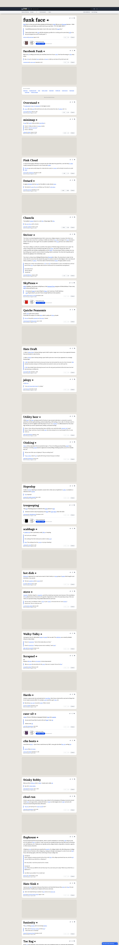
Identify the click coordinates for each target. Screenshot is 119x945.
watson (28, 389)
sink (54, 892)
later (47, 720)
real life (33, 491)
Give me (26, 318)
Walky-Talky (25, 648)
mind (56, 54)
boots (31, 744)
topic (32, 106)
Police (24, 446)
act (26, 509)
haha (54, 645)
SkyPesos (25, 295)
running (37, 929)
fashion (45, 926)
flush (47, 512)
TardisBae (29, 226)
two (48, 717)
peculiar (33, 926)
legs (44, 929)
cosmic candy (32, 62)
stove (24, 606)
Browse (31, 12)
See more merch (49, 43)
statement (37, 106)
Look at (26, 749)
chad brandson (30, 809)
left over (30, 661)
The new (26, 168)
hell (72, 857)
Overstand (25, 111)
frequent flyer (51, 286)
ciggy (43, 601)
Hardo (24, 705)
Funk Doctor (65, 90)
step (71, 54)
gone (52, 248)
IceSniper (29, 667)
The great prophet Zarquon (33, 894)
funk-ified (51, 90)
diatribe (29, 751)
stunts (36, 386)
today (41, 703)
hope (26, 456)
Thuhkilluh (29, 705)
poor (24, 288)
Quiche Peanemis (26, 321)
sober (71, 163)
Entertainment (43, 12)
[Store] (94, 9)
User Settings (94, 12)
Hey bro (27, 806)
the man (64, 24)
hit (28, 59)
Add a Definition (86, 12)
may (56, 240)
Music (50, 12)
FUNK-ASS (57, 90)
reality (49, 165)
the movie (42, 318)
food (28, 802)
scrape (39, 542)
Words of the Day (25, 12)
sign (25, 717)
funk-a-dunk (44, 90)
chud (49, 802)
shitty (25, 383)
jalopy (24, 389)
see (54, 509)
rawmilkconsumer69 (32, 497)
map (25, 123)
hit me (30, 224)
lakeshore (30, 434)
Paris (45, 291)
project (38, 661)
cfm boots (25, 751)
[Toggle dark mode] (97, 9)
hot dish (24, 583)
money (55, 168)
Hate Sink (25, 894)
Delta (24, 286)
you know (34, 128)
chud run (24, 809)
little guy (33, 783)
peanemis (35, 318)
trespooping (25, 514)
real (32, 352)
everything (41, 123)
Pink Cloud (25, 172)
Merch (73, 37)
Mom (26, 542)
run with (41, 806)
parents (47, 849)
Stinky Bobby (25, 788)
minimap (24, 132)
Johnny (29, 456)
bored (46, 59)
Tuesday (55, 423)
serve (63, 887)
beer (27, 420)
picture (29, 490)
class (55, 700)
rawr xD (24, 726)
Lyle (66, 428)
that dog (33, 929)
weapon (32, 221)
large (56, 576)
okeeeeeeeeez (30, 726)
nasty (52, 512)
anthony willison (30, 606)
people (35, 447)
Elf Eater (30, 111)
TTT (45, 263)
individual (30, 184)
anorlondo (31, 788)
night (63, 802)
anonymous (29, 189)
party (43, 664)
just (44, 892)
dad (72, 851)
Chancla (24, 226)
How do (30, 128)
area (29, 532)
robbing (60, 109)
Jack (33, 703)
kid (42, 221)
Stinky (31, 786)
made (30, 664)
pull (28, 386)
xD (52, 720)
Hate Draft (25, 372)
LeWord (29, 132)
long (37, 184)
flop (53, 221)
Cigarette (25, 595)
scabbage (25, 545)
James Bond (32, 386)
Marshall (50, 257)
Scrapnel (25, 667)
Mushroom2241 (34, 321)
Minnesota (25, 576)
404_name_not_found (32, 295)
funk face (25, 37)
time (34, 842)
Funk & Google (34, 92)
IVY (49, 263)
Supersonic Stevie (31, 933)
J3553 (29, 875)
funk (24, 24)
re (28, 54)
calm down (52, 187)
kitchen (65, 601)
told (34, 109)
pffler (29, 372)
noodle (30, 581)
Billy (26, 362)
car (38, 32)
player (39, 126)
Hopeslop (25, 497)
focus (68, 887)
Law (32, 265)
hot (33, 581)
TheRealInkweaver (32, 514)
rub (52, 783)
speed (67, 446)
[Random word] (91, 9)
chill (65, 840)
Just (27, 293)
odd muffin (31, 648)
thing (55, 512)
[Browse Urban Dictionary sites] (25, 9)
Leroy (26, 109)
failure (50, 250)
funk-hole (27, 92)
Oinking (24, 458)
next (46, 509)
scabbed (26, 532)
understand (27, 106)
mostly (30, 123)
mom (27, 224)
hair (70, 744)
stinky (39, 783)
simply (38, 581)
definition (58, 637)
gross (50, 539)
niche (27, 313)
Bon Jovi (64, 744)
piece (41, 315)
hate (30, 887)
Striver (24, 275)
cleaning (63, 428)
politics (35, 260)
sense (54, 184)
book (33, 291)
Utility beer (25, 434)
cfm (32, 749)
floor (61, 664)
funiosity (25, 933)
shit (70, 32)
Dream (56, 260)
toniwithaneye (31, 172)
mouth (49, 601)
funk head (71, 90)
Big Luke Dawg (31, 37)
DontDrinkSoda (30, 458)
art (36, 661)
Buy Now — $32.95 (40, 43)
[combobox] (61, 9)
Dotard (24, 189)
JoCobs (29, 545)
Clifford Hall (30, 583)
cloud (26, 170)
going (32, 187)
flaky (44, 532)
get (36, 187)
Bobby (34, 786)
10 (26, 494)
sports (45, 700)
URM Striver (29, 275)
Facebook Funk (26, 62)
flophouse (25, 875)
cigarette (40, 595)
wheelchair (31, 642)
